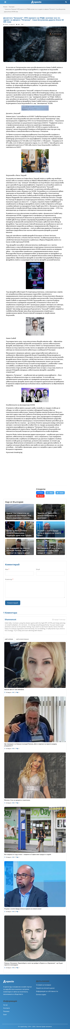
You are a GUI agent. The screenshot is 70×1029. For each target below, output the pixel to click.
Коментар (9, 579)
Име (7, 569)
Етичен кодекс (41, 994)
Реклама (6, 1011)
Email (38, 569)
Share (41, 493)
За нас (5, 1005)
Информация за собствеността (47, 991)
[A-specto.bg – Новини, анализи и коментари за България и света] (8, 983)
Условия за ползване (43, 985)
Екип (5, 1015)
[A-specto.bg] (36, 2)
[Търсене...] (66, 2)
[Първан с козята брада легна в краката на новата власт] (35, 884)
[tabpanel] (35, 807)
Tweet (61, 493)
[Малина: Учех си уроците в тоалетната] (35, 775)
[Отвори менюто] (5, 2)
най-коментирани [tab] (22, 639)
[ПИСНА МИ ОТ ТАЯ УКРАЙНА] (35, 665)
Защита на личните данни (45, 988)
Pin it (41, 496)
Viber (51, 493)
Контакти (6, 1008)
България (11, 7)
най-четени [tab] (9, 639)
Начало (5, 7)
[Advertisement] (18, 468)
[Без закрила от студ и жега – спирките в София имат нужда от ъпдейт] (35, 830)
